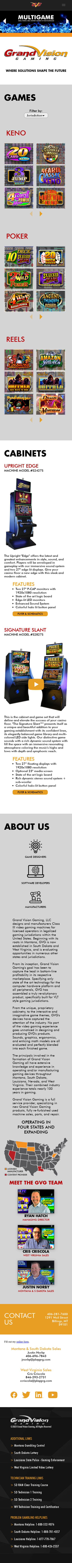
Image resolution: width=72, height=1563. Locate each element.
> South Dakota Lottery (24, 1453)
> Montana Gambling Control (28, 1445)
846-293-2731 (36, 1377)
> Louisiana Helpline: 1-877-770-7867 (33, 1539)
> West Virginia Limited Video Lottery (32, 1467)
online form (22, 1341)
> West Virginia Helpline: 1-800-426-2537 (35, 1546)
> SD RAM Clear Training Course (29, 1485)
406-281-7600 (57, 1314)
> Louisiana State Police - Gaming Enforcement (38, 1460)
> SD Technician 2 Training (26, 1499)
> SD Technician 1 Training (26, 1492)
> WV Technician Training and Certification (35, 1507)
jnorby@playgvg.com (36, 1359)
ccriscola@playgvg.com (36, 1380)
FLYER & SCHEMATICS (30, 613)
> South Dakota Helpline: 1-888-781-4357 (35, 1532)
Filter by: (36, 111)
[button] (4, 21)
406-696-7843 (36, 1356)
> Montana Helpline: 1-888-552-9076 (32, 1524)
